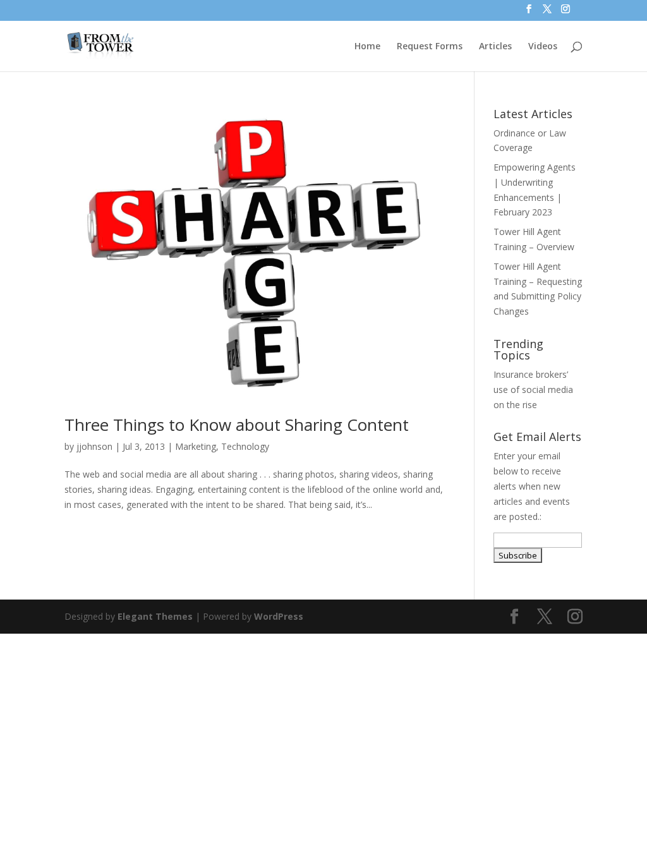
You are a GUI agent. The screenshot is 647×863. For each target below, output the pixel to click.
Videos (542, 47)
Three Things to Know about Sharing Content (236, 424)
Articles (495, 47)
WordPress (278, 616)
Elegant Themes (155, 616)
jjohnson (94, 446)
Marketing (195, 446)
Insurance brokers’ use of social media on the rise (533, 389)
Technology (245, 446)
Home (367, 47)
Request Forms (430, 47)
